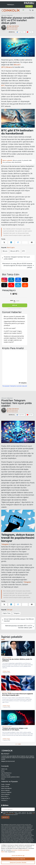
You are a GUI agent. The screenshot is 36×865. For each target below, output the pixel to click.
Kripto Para (6, 613)
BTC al (14, 305)
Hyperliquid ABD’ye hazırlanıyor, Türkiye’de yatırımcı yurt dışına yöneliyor (14, 323)
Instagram (4, 280)
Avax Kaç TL (4, 800)
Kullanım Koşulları (5, 775)
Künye (3, 771)
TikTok (25, 280)
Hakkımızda (4, 769)
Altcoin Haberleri (7, 15)
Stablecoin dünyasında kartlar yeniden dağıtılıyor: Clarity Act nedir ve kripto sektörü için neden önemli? (14, 339)
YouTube (11, 285)
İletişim (3, 779)
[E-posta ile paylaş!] (32, 242)
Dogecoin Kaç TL (5, 798)
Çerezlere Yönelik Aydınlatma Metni (10, 777)
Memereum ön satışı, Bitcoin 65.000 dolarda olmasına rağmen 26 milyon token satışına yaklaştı (17, 265)
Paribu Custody (5, 786)
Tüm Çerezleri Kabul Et (18, 858)
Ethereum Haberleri (6, 792)
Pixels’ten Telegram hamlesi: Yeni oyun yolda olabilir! (17, 258)
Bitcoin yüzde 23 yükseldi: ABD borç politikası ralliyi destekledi (17, 161)
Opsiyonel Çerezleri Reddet (18, 862)
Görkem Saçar (6, 671)
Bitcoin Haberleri (5, 790)
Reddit (25, 285)
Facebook (18, 280)
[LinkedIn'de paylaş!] (11, 242)
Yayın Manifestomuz (6, 773)
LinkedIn (11, 280)
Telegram (18, 285)
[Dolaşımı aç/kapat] (33, 10)
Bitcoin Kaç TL (5, 796)
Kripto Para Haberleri (6, 788)
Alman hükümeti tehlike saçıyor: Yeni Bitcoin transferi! (19, 620)
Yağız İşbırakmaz (13, 26)
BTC (3, 85)
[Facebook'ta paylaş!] (18, 242)
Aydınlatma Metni (10, 813)
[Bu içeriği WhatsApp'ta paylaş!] (25, 242)
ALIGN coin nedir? (10, 328)
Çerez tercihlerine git (18, 855)
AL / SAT (29, 6)
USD (17, 301)
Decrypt (9, 609)
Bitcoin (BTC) (14, 251)
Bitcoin (5, 251)
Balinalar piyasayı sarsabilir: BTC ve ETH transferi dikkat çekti (18, 626)
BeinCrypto (11, 247)
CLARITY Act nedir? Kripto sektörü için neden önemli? (13, 332)
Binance (9, 67)
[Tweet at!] (4, 242)
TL (14, 301)
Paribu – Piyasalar (5, 784)
